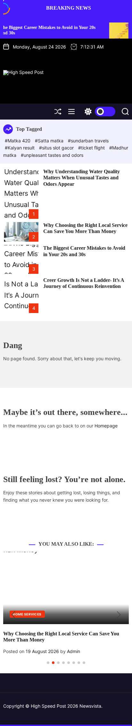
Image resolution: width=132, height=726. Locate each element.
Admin (73, 651)
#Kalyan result (20, 147)
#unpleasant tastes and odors (52, 155)
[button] (13, 615)
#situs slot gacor (57, 147)
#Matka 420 (18, 140)
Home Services (27, 614)
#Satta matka (50, 140)
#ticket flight (92, 147)
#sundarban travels (88, 140)
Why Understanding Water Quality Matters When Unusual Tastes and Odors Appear (81, 177)
